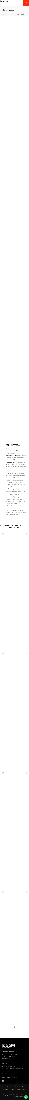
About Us (5, 1089)
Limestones (11, 14)
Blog (23, 1086)
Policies (4, 1092)
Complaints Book (20, 1089)
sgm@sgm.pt (13, 1077)
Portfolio (18, 1086)
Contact (11, 1089)
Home (4, 14)
